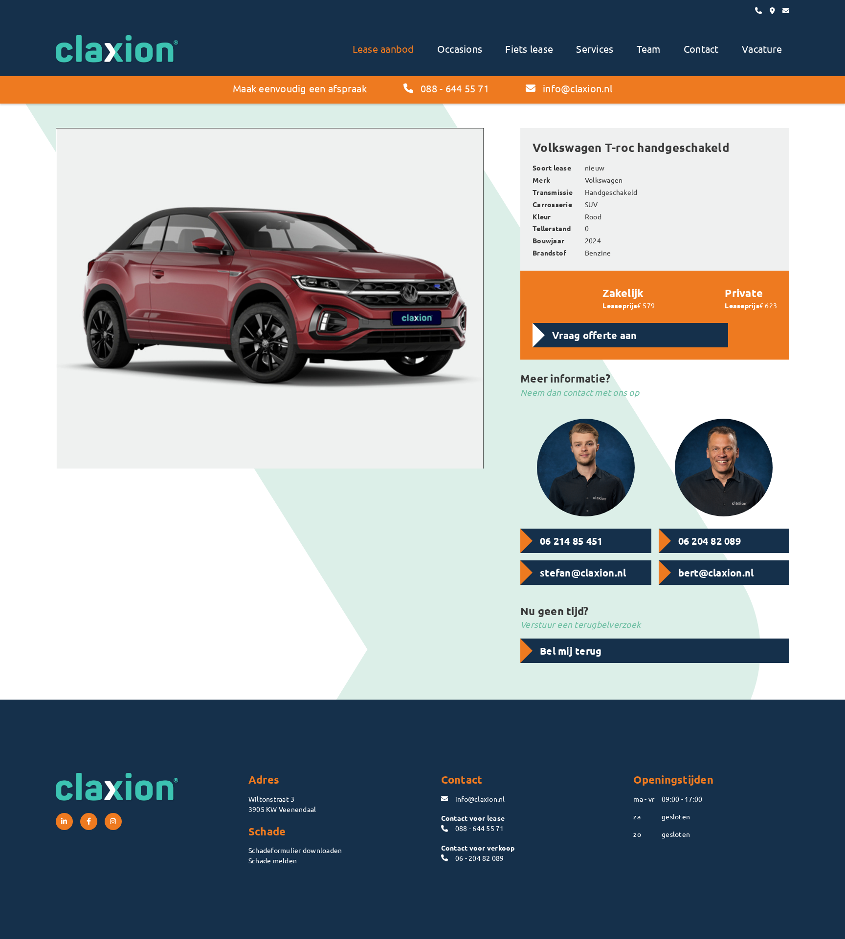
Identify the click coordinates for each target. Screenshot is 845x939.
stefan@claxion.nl (583, 572)
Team (649, 49)
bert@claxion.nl (716, 572)
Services (594, 49)
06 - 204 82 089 (479, 858)
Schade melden (272, 860)
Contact (701, 49)
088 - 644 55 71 (455, 88)
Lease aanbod (383, 49)
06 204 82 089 (709, 540)
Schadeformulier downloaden (295, 850)
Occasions (459, 49)
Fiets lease (529, 49)
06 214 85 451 (571, 540)
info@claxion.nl (577, 88)
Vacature (762, 49)
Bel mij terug (570, 650)
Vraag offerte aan (594, 335)
